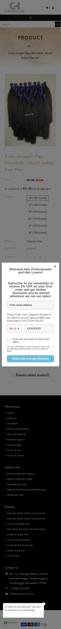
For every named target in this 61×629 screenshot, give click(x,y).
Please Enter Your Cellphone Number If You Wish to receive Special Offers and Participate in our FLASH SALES (29, 317)
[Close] (55, 266)
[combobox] (14, 328)
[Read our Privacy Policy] (53, 347)
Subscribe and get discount (30, 358)
